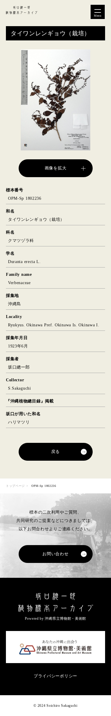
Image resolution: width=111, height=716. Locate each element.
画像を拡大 (56, 168)
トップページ (15, 485)
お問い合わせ (55, 554)
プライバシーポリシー (55, 676)
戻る (55, 451)
